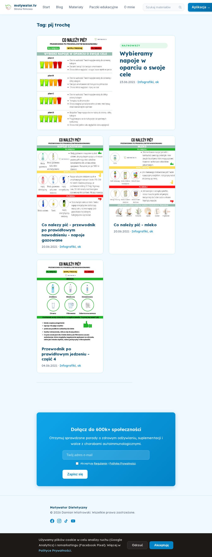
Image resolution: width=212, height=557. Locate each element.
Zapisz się (75, 474)
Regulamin (100, 463)
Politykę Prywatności (123, 463)
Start (46, 7)
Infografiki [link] (145, 82)
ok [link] (157, 82)
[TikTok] (66, 521)
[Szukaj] (180, 7)
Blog (59, 7)
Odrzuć (137, 545)
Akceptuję (161, 545)
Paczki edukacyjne (103, 7)
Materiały (76, 7)
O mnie (129, 7)
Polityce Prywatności (55, 550)
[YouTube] (73, 521)
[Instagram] (59, 521)
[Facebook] (52, 521)
